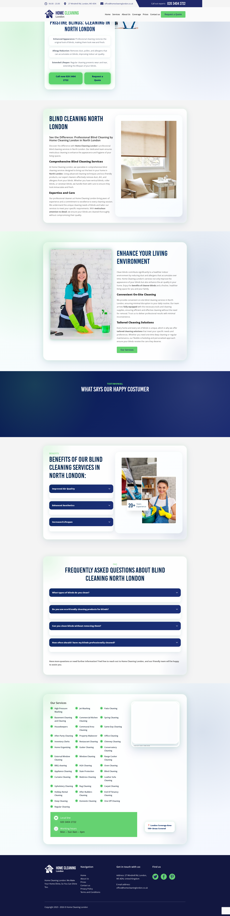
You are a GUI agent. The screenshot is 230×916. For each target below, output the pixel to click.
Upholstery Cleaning (64, 786)
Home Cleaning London (77, 907)
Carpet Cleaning (111, 786)
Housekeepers (61, 726)
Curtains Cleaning (62, 777)
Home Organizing (62, 747)
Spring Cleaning (111, 717)
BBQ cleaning (61, 765)
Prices (145, 14)
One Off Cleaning (112, 801)
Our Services (127, 349)
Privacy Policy (86, 888)
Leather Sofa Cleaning (110, 779)
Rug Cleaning (85, 786)
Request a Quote (173, 14)
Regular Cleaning (62, 806)
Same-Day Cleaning (113, 726)
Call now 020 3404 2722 (66, 78)
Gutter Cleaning (86, 747)
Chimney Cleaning (112, 741)
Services (116, 14)
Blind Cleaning (110, 771)
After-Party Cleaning (64, 735)
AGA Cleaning (85, 765)
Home (107, 14)
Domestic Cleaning (87, 801)
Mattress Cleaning (87, 777)
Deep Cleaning (61, 801)
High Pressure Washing (61, 710)
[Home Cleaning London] (63, 14)
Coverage (136, 14)
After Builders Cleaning (85, 794)
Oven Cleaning (111, 765)
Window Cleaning (87, 756)
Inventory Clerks (62, 741)
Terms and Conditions (90, 892)
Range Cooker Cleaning (110, 758)
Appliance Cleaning (63, 771)
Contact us (155, 14)
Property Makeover (88, 735)
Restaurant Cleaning (88, 741)
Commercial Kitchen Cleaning (88, 719)
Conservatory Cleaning (110, 749)
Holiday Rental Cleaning (61, 794)
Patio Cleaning (110, 708)
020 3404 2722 (68, 822)
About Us (126, 14)
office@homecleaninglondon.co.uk (132, 888)
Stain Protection (86, 771)
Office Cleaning (111, 735)
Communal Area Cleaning (86, 728)
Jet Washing (84, 708)
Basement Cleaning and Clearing (63, 719)
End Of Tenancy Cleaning (111, 794)
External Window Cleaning (62, 758)
